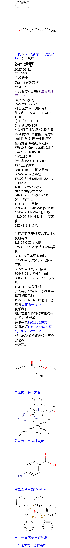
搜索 (28, 7)
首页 (17, 54)
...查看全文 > (31, 304)
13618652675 (37, 322)
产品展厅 (32, 54)
